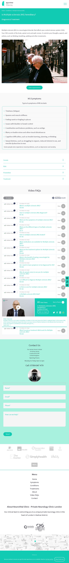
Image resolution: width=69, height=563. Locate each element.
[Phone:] (34, 405)
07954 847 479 (36, 365)
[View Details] (63, 206)
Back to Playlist (57, 302)
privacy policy (49, 559)
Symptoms (34, 482)
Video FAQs (34, 495)
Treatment (7, 179)
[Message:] (34, 426)
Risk (4, 166)
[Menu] (65, 4)
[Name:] (34, 388)
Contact (34, 498)
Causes (5, 160)
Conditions (9, 10)
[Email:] (34, 397)
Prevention (7, 173)
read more (6, 325)
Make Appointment (34, 87)
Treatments (34, 488)
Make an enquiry (43, 312)
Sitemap (34, 555)
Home (3, 10)
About (34, 492)
